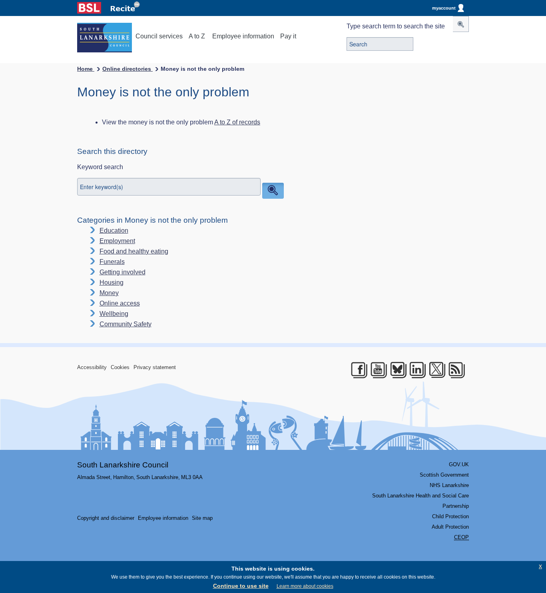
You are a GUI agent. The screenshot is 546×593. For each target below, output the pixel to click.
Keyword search (100, 167)
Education (114, 230)
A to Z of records (237, 122)
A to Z (197, 36)
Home (85, 69)
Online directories (127, 69)
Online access (120, 303)
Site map (202, 518)
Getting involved (122, 272)
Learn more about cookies (305, 586)
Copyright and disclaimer (105, 518)
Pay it (288, 36)
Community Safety (125, 324)
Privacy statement (155, 367)
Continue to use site (241, 586)
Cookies (120, 367)
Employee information (243, 36)
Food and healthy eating (134, 251)
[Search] (461, 24)
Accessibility (92, 367)
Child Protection (450, 516)
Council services (159, 36)
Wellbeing (114, 313)
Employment (117, 241)
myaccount (444, 8)
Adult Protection (450, 527)
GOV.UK (459, 464)
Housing (112, 282)
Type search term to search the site (396, 26)
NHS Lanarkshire (449, 485)
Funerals (112, 261)
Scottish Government (444, 475)
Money (109, 293)
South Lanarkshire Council (122, 465)
